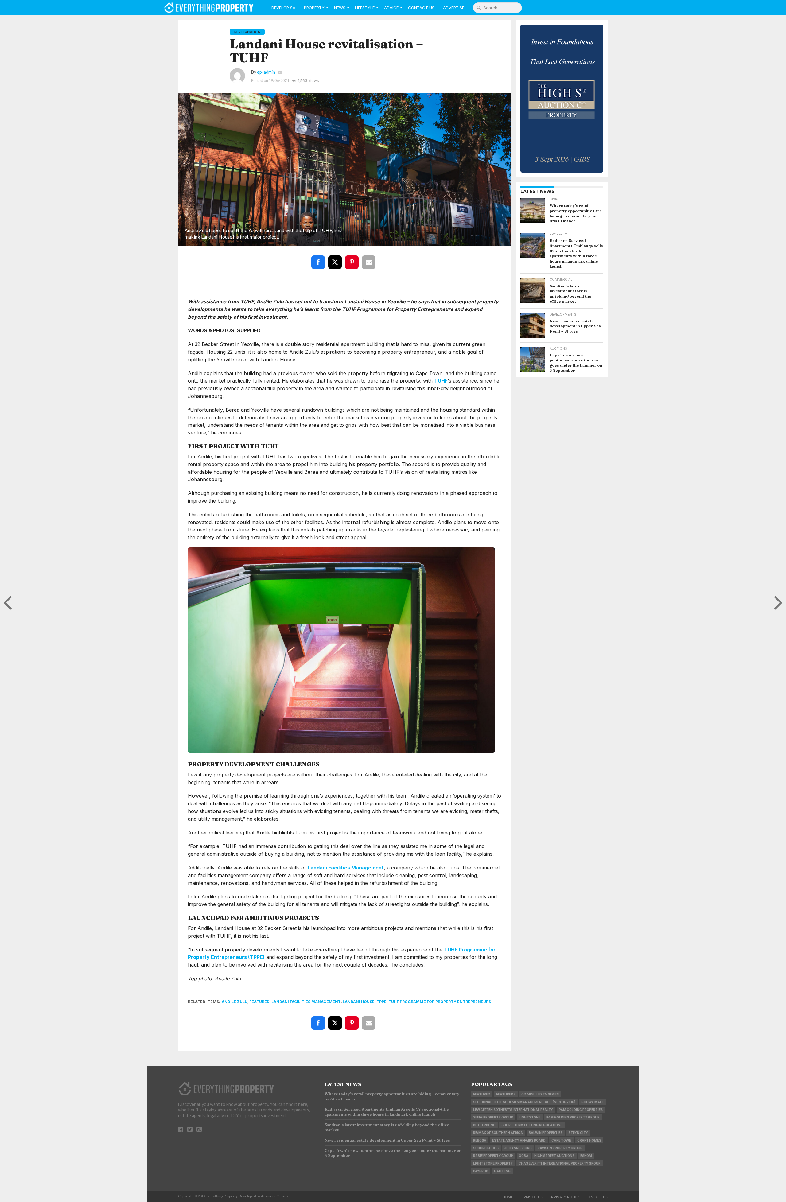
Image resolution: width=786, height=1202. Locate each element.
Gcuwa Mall (592, 1102)
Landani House (359, 1001)
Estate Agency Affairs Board (519, 1140)
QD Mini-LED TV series (540, 1094)
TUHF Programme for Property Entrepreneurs (439, 1001)
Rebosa (479, 1140)
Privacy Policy (565, 1197)
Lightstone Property (493, 1163)
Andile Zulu (234, 1001)
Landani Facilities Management (346, 868)
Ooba (523, 1155)
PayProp (480, 1171)
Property (314, 7)
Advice (391, 7)
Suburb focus (486, 1148)
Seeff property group (493, 1117)
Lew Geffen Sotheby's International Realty (513, 1109)
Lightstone (529, 1117)
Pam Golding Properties (581, 1109)
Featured (259, 1001)
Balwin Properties (545, 1132)
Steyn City (578, 1132)
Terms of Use (532, 1197)
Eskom (586, 1155)
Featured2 (506, 1094)
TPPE (381, 1001)
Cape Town (561, 1140)
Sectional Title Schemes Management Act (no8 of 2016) (524, 1102)
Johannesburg (518, 1148)
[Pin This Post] (353, 258)
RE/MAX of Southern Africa (498, 1132)
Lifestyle (365, 7)
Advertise (453, 7)
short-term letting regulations (531, 1125)
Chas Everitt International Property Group (560, 1163)
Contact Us (421, 7)
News (339, 7)
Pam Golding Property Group (573, 1117)
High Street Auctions (554, 1155)
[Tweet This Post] (336, 258)
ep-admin (266, 72)
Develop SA (283, 7)
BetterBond (484, 1125)
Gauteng (502, 1171)
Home (507, 1197)
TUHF (441, 381)
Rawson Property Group (560, 1148)
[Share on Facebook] (319, 258)
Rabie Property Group (493, 1155)
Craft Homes (589, 1140)
